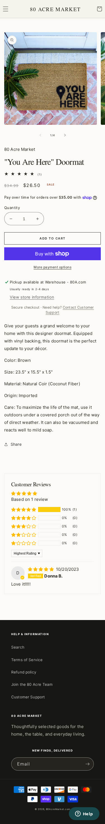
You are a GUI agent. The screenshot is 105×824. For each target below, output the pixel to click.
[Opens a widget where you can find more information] (84, 814)
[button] (5, 9)
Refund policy (23, 672)
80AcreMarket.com (58, 809)
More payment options (52, 267)
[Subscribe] (87, 764)
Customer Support (28, 697)
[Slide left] (40, 135)
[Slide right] (65, 135)
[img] (41, 569)
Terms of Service (27, 660)
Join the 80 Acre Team (32, 684)
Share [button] (16, 444)
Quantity (12, 207)
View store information (32, 297)
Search (17, 647)
